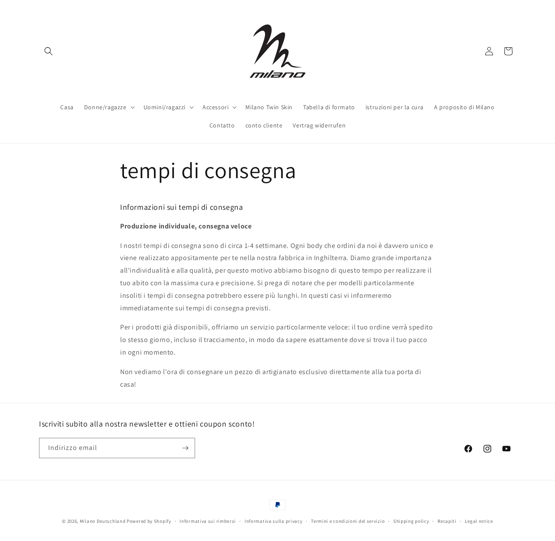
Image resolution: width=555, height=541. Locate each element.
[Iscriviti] (185, 448)
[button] (48, 51)
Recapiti (447, 521)
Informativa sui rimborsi (208, 521)
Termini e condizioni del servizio (348, 521)
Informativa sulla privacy (274, 521)
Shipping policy (411, 521)
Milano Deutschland (103, 521)
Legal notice (479, 521)
